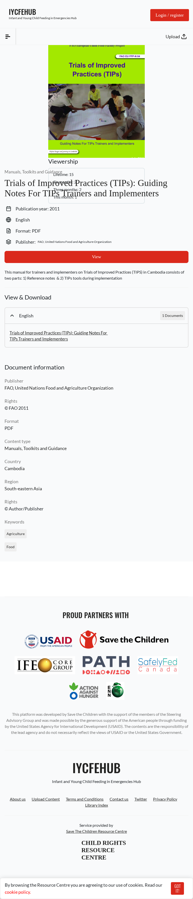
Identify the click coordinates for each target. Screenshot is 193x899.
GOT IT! (177, 888)
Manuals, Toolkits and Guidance (36, 448)
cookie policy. (18, 892)
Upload (173, 36)
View (96, 256)
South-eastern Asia (23, 488)
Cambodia (15, 468)
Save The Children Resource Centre (96, 831)
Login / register (170, 15)
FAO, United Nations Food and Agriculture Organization (59, 388)
